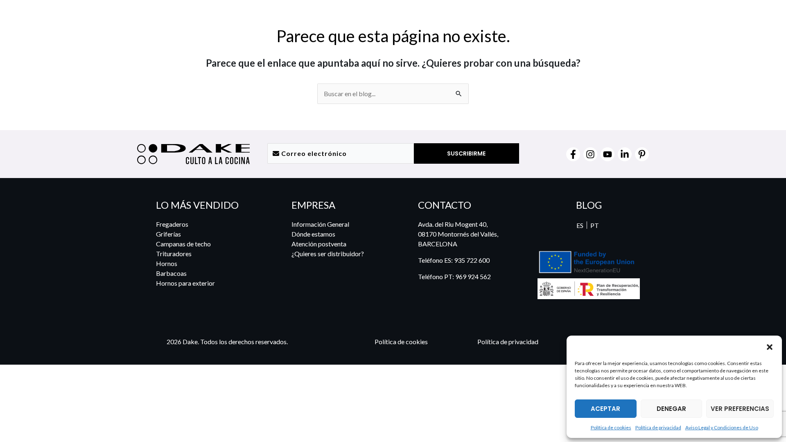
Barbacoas (171, 273)
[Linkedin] (625, 154)
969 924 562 (473, 276)
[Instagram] (590, 154)
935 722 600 (472, 260)
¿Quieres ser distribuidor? (327, 253)
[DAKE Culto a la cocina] (595, 346)
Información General (320, 224)
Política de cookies (611, 427)
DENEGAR (671, 408)
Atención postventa (318, 244)
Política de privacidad (658, 427)
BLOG (589, 205)
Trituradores (174, 253)
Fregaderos (172, 224)
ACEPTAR (605, 408)
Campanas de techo (183, 244)
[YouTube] (607, 154)
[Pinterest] (642, 154)
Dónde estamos (313, 234)
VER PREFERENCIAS (740, 408)
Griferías (168, 234)
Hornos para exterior (185, 283)
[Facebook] (573, 154)
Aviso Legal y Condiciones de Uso (721, 427)
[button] (770, 347)
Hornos (166, 263)
